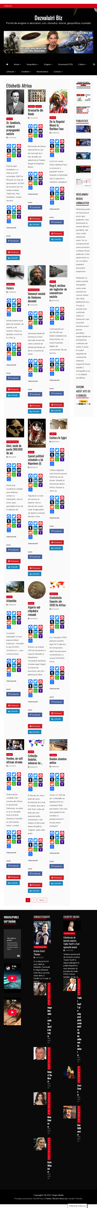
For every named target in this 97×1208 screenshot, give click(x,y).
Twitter (13, 246)
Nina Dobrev (49, 1120)
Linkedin (14, 258)
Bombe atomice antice (58, 760)
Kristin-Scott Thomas (39, 952)
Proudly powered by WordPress (29, 1198)
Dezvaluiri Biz (48, 18)
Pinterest (14, 252)
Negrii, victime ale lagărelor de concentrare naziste (58, 291)
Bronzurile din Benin (35, 112)
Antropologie (34, 290)
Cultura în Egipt (58, 437)
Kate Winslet (49, 1165)
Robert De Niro (49, 1075)
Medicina (10, 284)
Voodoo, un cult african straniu (14, 760)
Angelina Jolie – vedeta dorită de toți (49, 1020)
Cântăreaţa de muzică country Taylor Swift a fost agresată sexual (71, 942)
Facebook (14, 240)
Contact (57, 71)
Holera (10, 288)
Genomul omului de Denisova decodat (36, 297)
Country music (69, 933)
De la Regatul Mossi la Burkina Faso (57, 125)
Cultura (81, 64)
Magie (9, 754)
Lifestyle (10, 71)
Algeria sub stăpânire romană (34, 611)
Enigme (47, 64)
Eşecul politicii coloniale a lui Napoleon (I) (36, 459)
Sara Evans (79, 1088)
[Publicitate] (83, 132)
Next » (42, 900)
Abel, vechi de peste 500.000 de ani (14, 449)
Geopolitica (32, 64)
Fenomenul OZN (65, 64)
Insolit (9, 597)
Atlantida (11, 600)
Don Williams (79, 1128)
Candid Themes (75, 1198)
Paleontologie (12, 442)
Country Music (71, 917)
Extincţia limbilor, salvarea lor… (35, 759)
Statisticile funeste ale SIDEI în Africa (58, 601)
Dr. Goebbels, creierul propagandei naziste (13, 128)
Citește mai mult (11, 228)
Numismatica (42, 71)
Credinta (25, 71)
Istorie (16, 64)
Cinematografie (42, 917)
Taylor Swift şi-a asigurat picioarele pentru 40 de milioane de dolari (79, 1025)
